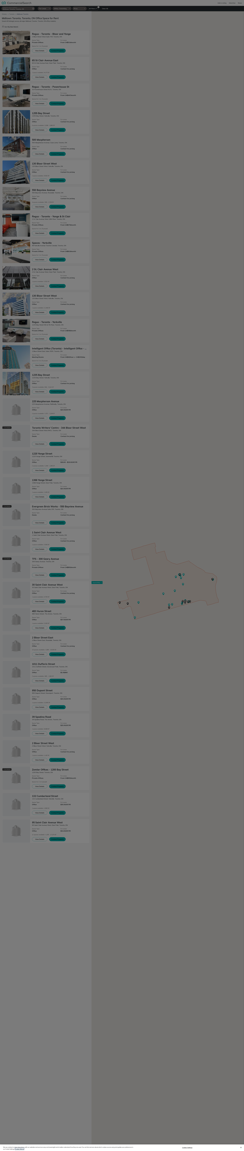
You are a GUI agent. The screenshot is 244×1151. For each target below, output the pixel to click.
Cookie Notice (19, 1149)
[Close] (241, 1147)
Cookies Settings (187, 1147)
